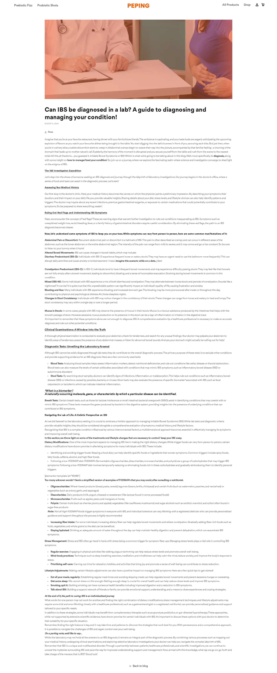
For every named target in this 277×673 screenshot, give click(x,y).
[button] (263, 5)
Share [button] (50, 132)
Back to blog (140, 666)
